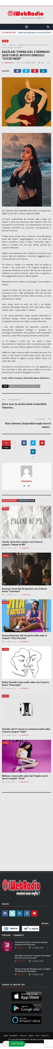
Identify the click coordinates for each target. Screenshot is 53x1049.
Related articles (9, 500)
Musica (5, 41)
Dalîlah (13, 386)
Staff (37, 1036)
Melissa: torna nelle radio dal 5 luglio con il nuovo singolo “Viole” (25, 777)
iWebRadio (9, 63)
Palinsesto (13, 1036)
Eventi (31, 1036)
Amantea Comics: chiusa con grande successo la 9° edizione (31, 943)
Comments (18, 935)
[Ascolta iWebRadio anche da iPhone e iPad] (26, 996)
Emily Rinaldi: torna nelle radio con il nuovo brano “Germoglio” (25, 683)
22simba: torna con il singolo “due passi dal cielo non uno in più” (33, 956)
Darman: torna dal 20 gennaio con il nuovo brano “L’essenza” (24, 590)
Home (5, 1036)
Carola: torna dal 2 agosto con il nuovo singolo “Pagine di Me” (22, 543)
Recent (45, 923)
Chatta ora (17, 1043)
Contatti (45, 1036)
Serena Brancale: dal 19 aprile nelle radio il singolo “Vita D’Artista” (24, 636)
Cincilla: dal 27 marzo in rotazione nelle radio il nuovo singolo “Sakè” (26, 730)
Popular (6, 935)
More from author (26, 500)
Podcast (23, 1036)
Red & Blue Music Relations (29, 386)
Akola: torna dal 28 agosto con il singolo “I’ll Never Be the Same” (33, 970)
